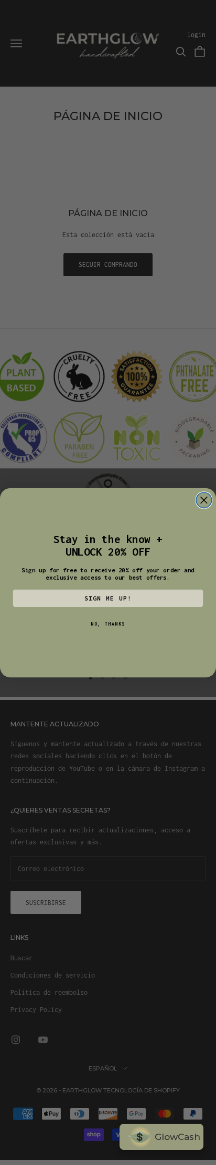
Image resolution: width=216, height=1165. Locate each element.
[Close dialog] (204, 500)
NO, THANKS (108, 624)
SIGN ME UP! (108, 598)
